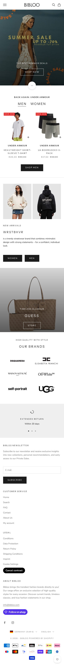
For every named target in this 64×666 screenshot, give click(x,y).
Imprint (6, 559)
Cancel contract (14, 570)
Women (38, 104)
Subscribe (15, 480)
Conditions (8, 538)
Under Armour (17, 145)
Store (32, 325)
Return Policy (9, 548)
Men (22, 104)
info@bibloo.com (11, 604)
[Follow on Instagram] (12, 622)
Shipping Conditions (13, 553)
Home (6, 497)
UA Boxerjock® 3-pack (49, 151)
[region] (32, 417)
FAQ (5, 507)
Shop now (32, 72)
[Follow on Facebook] (4, 622)
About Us (7, 517)
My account (8, 523)
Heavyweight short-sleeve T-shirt (17, 151)
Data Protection (10, 543)
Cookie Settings (10, 564)
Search (6, 502)
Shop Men (32, 167)
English (46, 632)
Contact (7, 512)
